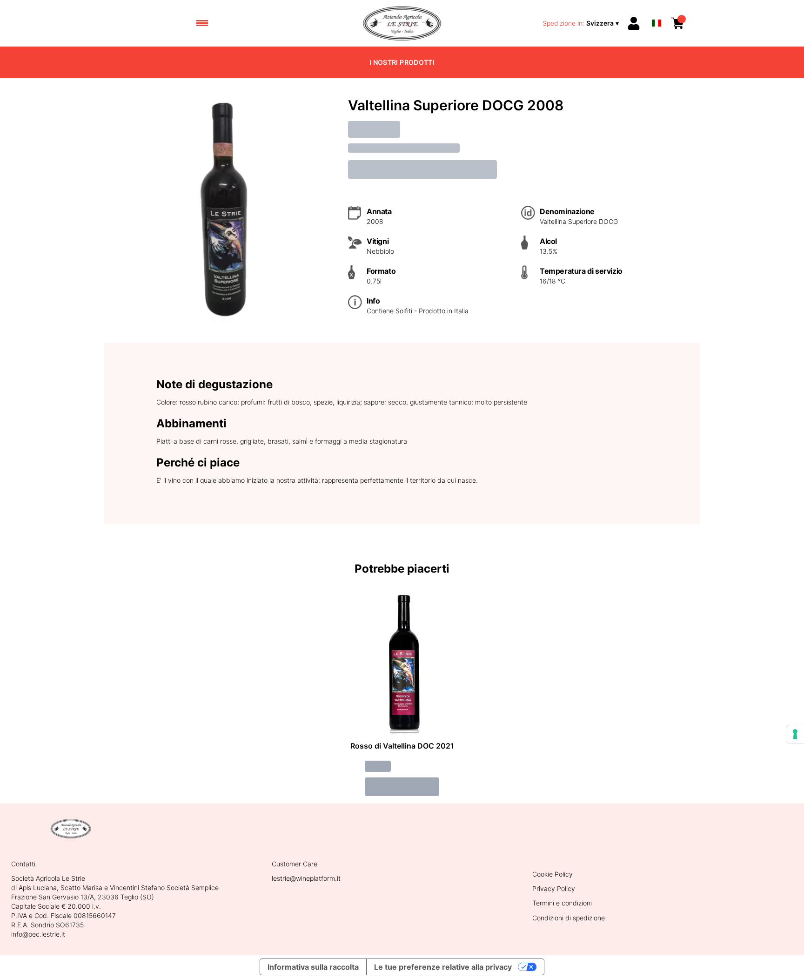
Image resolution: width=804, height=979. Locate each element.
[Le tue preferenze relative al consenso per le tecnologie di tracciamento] (795, 734)
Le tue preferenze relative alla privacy (443, 967)
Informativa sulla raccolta (313, 967)
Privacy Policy (553, 888)
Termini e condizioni (562, 903)
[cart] (677, 23)
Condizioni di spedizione (568, 918)
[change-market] (582, 23)
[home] (402, 23)
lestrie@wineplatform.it (306, 878)
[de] (656, 11)
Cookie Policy (552, 874)
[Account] (633, 23)
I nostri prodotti (402, 62)
